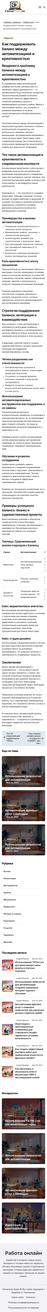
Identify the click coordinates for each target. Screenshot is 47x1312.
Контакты (30, 1297)
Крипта (7, 892)
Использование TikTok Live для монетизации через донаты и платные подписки (23, 1124)
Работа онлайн (23, 1253)
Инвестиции (10, 878)
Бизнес (7, 871)
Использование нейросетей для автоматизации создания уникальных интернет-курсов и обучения (30, 987)
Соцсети (8, 928)
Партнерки (9, 921)
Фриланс (8, 942)
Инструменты (11, 885)
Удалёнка (8, 935)
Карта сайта (18, 1297)
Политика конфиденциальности (23, 1302)
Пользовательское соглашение (23, 1307)
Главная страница (12, 22)
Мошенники (10, 899)
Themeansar (29, 1292)
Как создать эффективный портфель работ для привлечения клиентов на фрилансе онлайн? (29, 1053)
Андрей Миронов (22, 959)
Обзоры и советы (12, 914)
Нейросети (28, 22)
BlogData (16, 1292)
